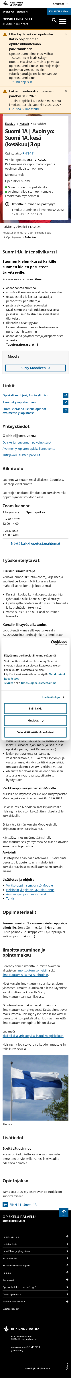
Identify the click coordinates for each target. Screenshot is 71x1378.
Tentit (10, 899)
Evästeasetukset (11, 1308)
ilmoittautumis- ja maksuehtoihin (25, 975)
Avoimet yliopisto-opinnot (22, 402)
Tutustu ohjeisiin (20, 82)
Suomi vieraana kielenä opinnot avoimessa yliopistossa (24, 411)
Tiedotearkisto (10, 1243)
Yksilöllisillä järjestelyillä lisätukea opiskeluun (33, 1036)
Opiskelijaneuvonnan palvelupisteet (27, 442)
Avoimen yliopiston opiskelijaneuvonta (29, 449)
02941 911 (33, 1347)
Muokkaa (33, 720)
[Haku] (54, 20)
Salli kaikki (35, 708)
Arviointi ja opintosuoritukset (26, 894)
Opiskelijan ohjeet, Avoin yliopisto (26, 395)
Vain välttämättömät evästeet (35, 732)
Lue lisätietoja (51, 696)
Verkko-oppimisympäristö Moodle (29, 885)
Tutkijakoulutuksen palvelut (21, 455)
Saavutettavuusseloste (14, 1301)
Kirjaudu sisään (58, 11)
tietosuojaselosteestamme (38, 682)
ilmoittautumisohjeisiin (32, 970)
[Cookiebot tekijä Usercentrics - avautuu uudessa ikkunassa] (51, 642)
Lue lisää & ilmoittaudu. (25, 109)
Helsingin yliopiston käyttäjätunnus (30, 890)
